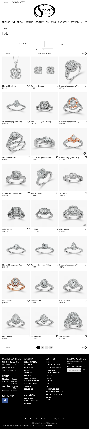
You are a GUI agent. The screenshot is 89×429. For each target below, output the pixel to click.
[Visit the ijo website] (40, 412)
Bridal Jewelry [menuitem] (30, 362)
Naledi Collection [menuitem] (54, 394)
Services (75, 22)
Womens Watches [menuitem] (31, 381)
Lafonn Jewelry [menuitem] (53, 373)
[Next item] (84, 70)
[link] (18, 2)
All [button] (51, 347)
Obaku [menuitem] (48, 397)
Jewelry (39, 22)
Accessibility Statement (57, 419)
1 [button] (39, 347)
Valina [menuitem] (48, 378)
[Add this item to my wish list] (28, 85)
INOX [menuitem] (48, 362)
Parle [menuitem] (48, 400)
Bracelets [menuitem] (28, 375)
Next (83, 53)
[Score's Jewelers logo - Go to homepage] (44, 10)
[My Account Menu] (82, 21)
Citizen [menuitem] (49, 375)
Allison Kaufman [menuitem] (53, 365)
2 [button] (42, 347)
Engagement (8, 22)
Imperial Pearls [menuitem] (52, 389)
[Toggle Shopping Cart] (86, 21)
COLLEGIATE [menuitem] (28, 389)
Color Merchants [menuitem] (53, 367)
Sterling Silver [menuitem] (30, 384)
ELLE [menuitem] (47, 384)
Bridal (20, 22)
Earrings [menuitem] (28, 373)
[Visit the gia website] (48, 412)
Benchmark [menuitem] (50, 370)
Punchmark (48, 425)
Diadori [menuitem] (49, 381)
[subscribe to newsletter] (84, 370)
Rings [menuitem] (26, 370)
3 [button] (46, 347)
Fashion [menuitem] (27, 386)
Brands (29, 22)
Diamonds (51, 22)
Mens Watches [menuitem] (30, 378)
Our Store (63, 22)
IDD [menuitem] (47, 386)
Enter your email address (76, 366)
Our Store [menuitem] (28, 398)
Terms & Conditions (42, 419)
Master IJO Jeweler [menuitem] (54, 392)
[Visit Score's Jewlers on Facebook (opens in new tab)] (5, 400)
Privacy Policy (29, 419)
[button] (5, 2)
